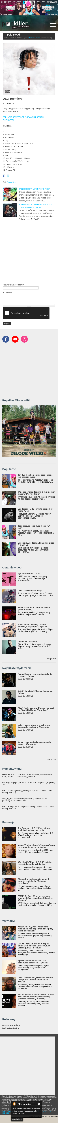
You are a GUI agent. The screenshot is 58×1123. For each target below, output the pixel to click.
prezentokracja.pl (11, 1025)
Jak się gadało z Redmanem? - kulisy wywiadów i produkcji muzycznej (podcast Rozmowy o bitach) (36, 997)
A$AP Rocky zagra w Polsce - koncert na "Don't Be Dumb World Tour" (36, 709)
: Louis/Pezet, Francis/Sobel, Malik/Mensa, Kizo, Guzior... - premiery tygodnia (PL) (27, 775)
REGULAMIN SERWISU (10, 1111)
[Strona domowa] (16, 25)
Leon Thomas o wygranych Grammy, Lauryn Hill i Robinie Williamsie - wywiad (35, 980)
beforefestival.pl (10, 1028)
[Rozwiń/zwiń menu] (53, 25)
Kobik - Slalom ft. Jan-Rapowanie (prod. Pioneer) (34, 608)
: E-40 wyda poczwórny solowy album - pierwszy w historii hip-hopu (25, 799)
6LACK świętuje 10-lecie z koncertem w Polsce (36, 692)
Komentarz (8, 292)
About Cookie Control (14, 1103)
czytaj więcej (17, 1119)
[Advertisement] (29, 252)
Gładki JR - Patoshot (27, 641)
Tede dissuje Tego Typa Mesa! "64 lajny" (34, 527)
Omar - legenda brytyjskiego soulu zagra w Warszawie (34, 743)
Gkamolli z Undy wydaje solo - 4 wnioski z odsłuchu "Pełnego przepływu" (33, 881)
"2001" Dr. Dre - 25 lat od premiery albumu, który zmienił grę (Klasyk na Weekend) (35, 898)
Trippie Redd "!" (13, 34)
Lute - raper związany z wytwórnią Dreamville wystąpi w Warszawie (34, 726)
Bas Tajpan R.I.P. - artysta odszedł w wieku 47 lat (35, 510)
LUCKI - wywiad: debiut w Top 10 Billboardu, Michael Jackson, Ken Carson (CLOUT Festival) (34, 946)
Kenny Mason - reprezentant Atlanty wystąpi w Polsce (35, 675)
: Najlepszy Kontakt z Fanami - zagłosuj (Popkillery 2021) (29, 783)
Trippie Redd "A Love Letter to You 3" (34, 189)
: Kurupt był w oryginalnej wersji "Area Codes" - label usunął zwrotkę (27, 791)
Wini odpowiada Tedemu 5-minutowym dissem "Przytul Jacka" (36, 493)
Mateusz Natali (34, 38)
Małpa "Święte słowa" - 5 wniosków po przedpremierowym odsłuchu (36, 846)
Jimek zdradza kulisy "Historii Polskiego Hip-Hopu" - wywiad (32, 625)
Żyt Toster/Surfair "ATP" (29, 573)
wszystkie (51, 658)
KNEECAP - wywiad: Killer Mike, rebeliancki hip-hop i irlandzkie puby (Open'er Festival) (35, 929)
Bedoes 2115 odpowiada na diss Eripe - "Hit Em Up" (36, 544)
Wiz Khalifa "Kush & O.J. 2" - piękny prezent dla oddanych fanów (35, 863)
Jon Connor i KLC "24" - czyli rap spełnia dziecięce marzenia (34, 829)
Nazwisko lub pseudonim (13, 285)
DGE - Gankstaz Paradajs (30, 590)
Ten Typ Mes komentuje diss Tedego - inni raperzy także (36, 476)
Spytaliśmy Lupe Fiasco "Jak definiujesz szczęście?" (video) (32, 962)
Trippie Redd (11, 182)
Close (39, 1104)
